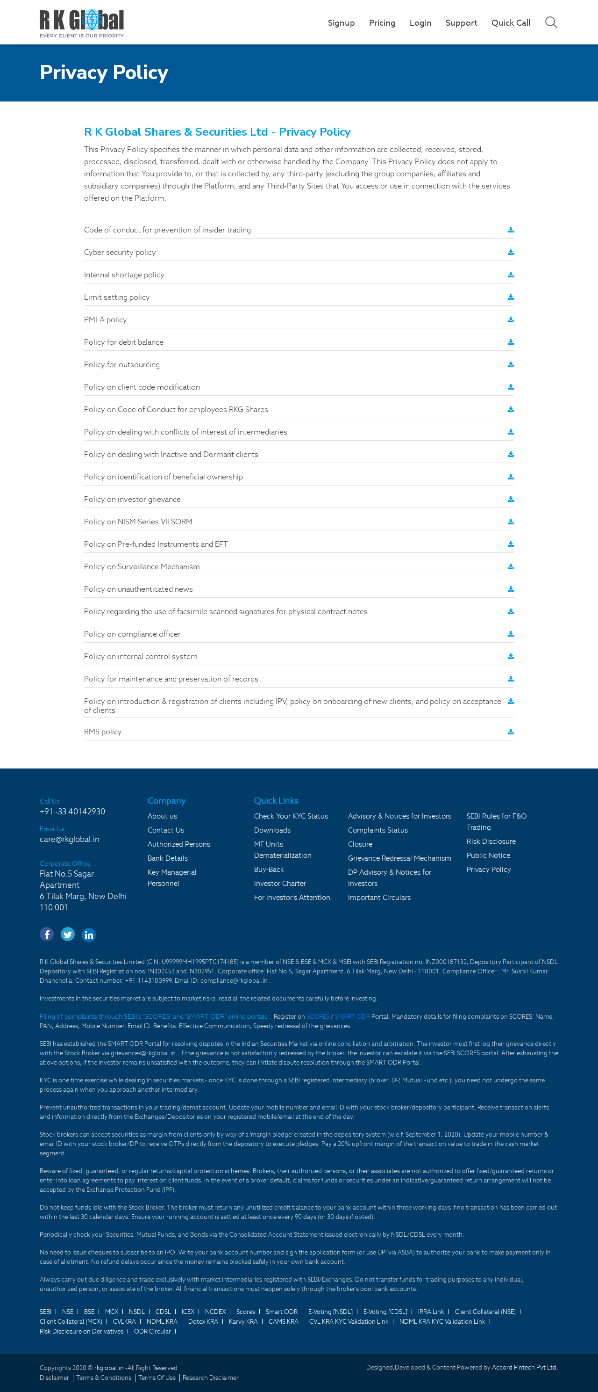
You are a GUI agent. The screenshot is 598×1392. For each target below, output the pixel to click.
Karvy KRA (243, 1322)
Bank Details (168, 858)
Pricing (382, 22)
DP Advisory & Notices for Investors (389, 878)
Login (421, 22)
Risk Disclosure (491, 841)
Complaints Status (378, 830)
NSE (67, 1312)
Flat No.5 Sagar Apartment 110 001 (83, 891)
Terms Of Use (157, 1378)
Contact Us (166, 830)
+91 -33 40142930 (72, 811)
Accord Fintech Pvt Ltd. (525, 1367)
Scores (245, 1312)
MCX (111, 1312)
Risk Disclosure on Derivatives (81, 1331)
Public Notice (488, 855)
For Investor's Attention (292, 897)
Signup (341, 22)
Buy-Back (269, 869)
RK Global (82, 23)
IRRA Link (431, 1312)
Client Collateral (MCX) (71, 1322)
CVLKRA (124, 1322)
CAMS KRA (284, 1322)
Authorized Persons (179, 844)
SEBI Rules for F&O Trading (497, 822)
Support (461, 22)
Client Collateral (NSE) (485, 1312)
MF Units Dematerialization (283, 850)
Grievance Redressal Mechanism (399, 858)
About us (162, 816)
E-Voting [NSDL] (330, 1312)
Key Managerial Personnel (172, 878)
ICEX (188, 1312)
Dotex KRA (203, 1322)
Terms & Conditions (103, 1378)
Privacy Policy (489, 869)
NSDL (137, 1312)
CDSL (163, 1312)
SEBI (45, 1312)
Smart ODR (282, 1312)
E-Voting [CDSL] (385, 1312)
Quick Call (510, 22)
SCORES (318, 1017)
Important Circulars (379, 897)
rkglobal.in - (111, 1368)
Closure (360, 844)
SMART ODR (352, 1017)
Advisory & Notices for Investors (399, 816)
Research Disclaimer (211, 1378)
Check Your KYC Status (291, 816)
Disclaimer (54, 1378)
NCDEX (215, 1312)
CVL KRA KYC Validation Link (349, 1322)
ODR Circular (152, 1331)
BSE (89, 1312)
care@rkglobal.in (70, 839)
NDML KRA (162, 1322)
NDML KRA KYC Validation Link (442, 1322)
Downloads (272, 830)
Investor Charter (280, 883)
